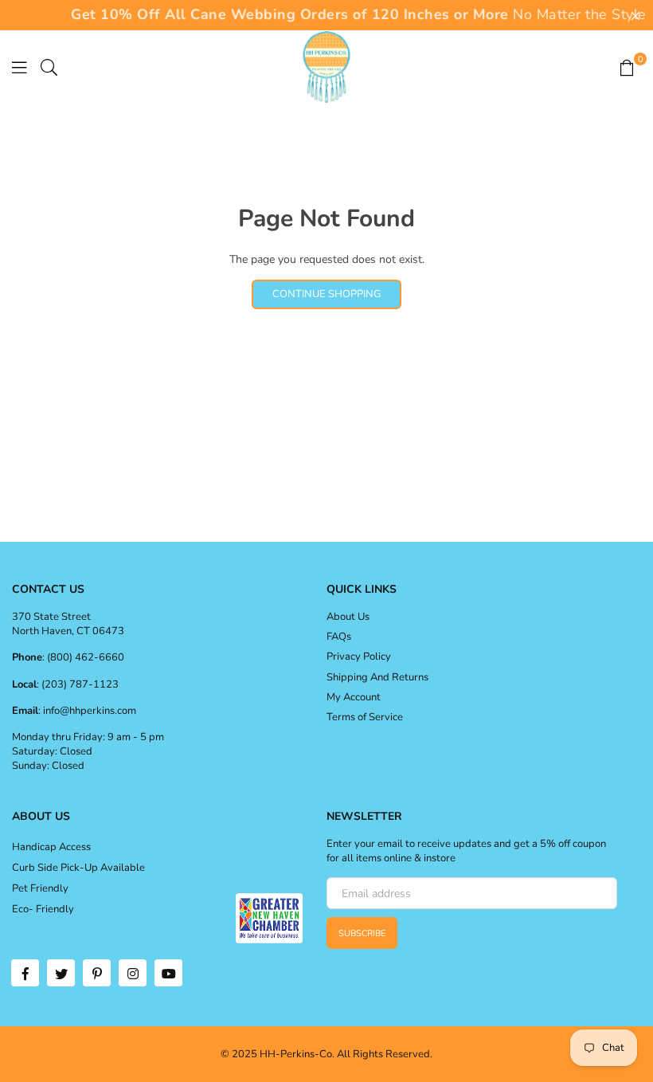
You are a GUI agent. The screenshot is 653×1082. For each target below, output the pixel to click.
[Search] (49, 67)
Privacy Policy (358, 656)
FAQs (338, 636)
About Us (348, 617)
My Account (353, 697)
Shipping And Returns (377, 677)
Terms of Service (364, 717)
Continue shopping (326, 294)
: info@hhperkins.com (87, 711)
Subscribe (361, 933)
